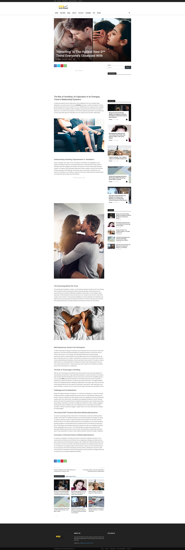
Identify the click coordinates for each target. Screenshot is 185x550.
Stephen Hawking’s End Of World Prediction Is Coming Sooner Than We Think (65, 470)
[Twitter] (58, 65)
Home (55, 1)
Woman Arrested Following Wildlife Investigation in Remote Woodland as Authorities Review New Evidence (61, 493)
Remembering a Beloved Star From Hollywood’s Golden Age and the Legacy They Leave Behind (78, 493)
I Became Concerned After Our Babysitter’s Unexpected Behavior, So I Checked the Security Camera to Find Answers (118, 198)
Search (109, 65)
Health (74, 13)
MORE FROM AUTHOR (71, 476)
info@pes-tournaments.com (86, 543)
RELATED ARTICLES (59, 476)
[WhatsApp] (65, 65)
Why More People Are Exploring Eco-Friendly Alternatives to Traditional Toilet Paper (96, 510)
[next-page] (57, 516)
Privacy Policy (64, 1)
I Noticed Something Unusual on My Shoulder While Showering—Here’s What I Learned (61, 510)
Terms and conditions (73, 1)
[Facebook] (55, 65)
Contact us (80, 1)
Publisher (59, 59)
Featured (62, 13)
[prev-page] (55, 516)
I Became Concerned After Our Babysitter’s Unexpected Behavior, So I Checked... (123, 246)
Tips (94, 13)
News (68, 13)
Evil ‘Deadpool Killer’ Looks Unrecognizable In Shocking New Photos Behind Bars (93, 470)
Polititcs (80, 13)
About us (59, 1)
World (99, 13)
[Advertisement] (79, 81)
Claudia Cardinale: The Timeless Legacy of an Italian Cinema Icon (118, 157)
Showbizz (88, 13)
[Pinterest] (62, 65)
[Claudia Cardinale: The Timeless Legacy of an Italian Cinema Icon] (96, 484)
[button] (129, 13)
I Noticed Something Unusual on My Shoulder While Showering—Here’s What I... (123, 239)
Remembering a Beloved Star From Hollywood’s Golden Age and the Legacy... (123, 224)
